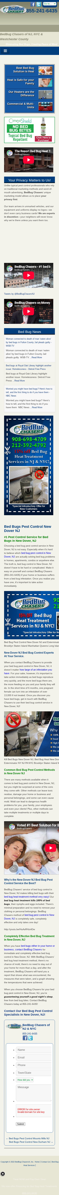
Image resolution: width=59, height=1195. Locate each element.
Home (37, 1160)
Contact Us (45, 1160)
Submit (20, 1122)
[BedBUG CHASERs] (13, 13)
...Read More (18, 354)
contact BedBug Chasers (28, 948)
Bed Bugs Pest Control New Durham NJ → (31, 1140)
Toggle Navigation (5, 51)
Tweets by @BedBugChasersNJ (19, 294)
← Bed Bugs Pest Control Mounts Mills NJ (27, 1137)
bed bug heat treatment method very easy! (27, 895)
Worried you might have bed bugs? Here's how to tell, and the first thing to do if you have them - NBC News (29, 365)
